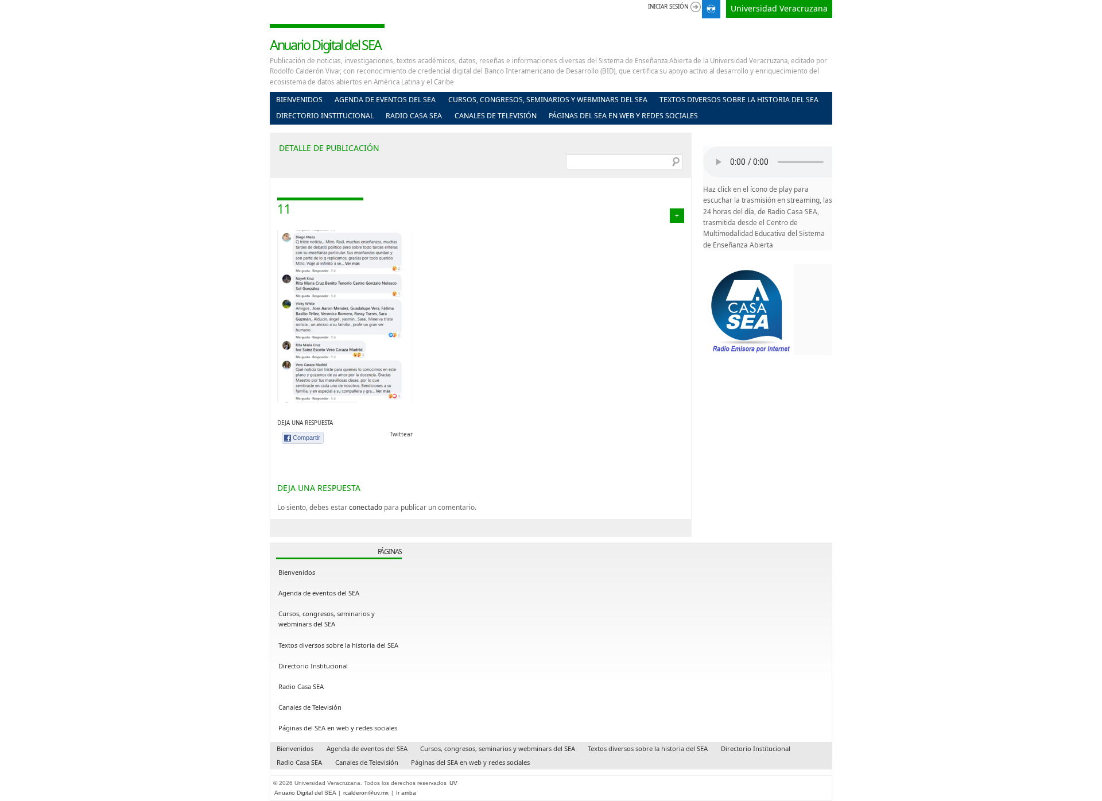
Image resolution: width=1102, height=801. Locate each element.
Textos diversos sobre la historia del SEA (738, 100)
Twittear (401, 434)
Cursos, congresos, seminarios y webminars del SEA (547, 100)
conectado (365, 507)
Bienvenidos (299, 100)
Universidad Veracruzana (779, 8)
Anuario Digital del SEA (325, 45)
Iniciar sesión (668, 6)
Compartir (306, 437)
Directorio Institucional (325, 116)
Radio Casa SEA (414, 116)
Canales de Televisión (496, 116)
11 (284, 209)
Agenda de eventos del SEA (385, 100)
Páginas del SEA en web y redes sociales (623, 116)
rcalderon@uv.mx (366, 793)
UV (453, 783)
